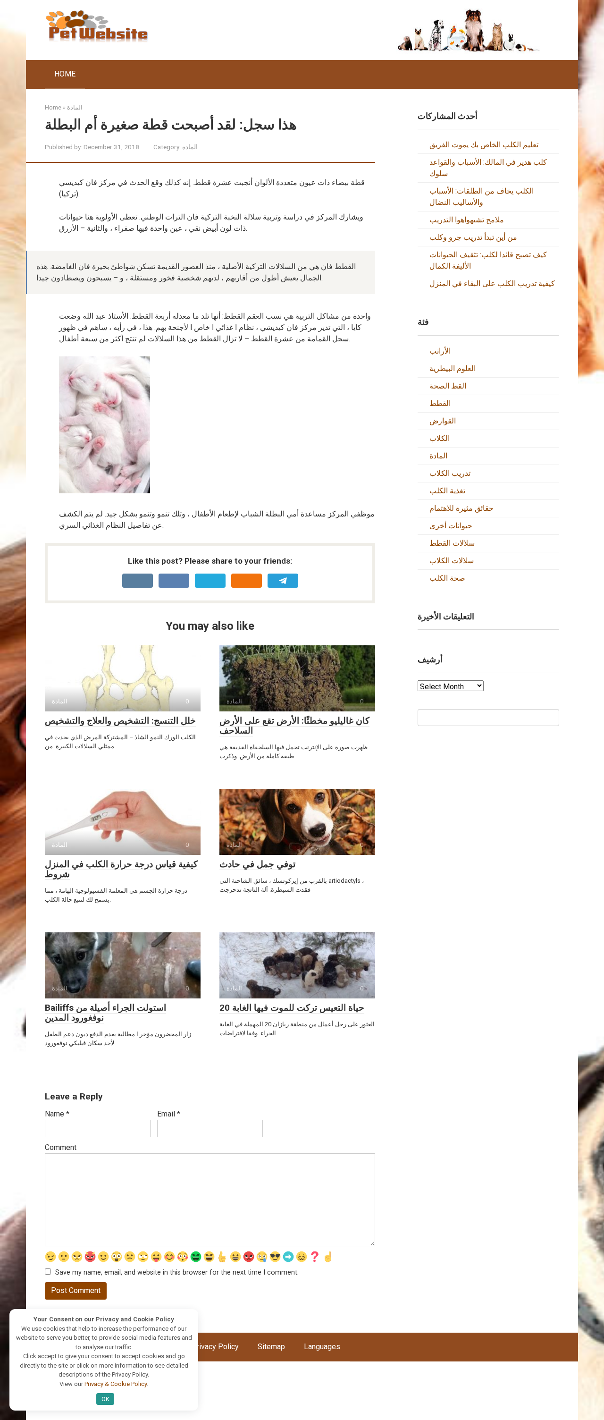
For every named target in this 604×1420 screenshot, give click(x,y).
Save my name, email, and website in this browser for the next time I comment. (177, 1272)
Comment (60, 1147)
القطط (440, 403)
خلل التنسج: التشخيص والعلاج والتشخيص (120, 720)
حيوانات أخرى (450, 525)
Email (168, 1113)
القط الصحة (447, 385)
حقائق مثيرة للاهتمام (461, 508)
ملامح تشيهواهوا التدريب (466, 219)
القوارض (442, 420)
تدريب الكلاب (449, 473)
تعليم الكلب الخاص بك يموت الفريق (483, 144)
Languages (322, 1346)
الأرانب (440, 351)
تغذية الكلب (447, 490)
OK (105, 1399)
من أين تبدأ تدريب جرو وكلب (473, 237)
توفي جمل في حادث (257, 864)
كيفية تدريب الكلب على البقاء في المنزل (492, 283)
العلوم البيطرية (452, 368)
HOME (65, 73)
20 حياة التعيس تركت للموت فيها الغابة (291, 1007)
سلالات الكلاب (451, 560)
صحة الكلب (447, 578)
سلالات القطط (452, 543)
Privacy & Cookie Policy (115, 1383)
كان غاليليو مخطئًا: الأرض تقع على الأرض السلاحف (294, 725)
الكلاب (439, 438)
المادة (190, 147)
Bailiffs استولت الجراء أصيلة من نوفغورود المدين (105, 1012)
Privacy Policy (215, 1346)
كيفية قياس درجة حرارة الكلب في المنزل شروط (121, 869)
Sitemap (271, 1346)
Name (57, 1113)
